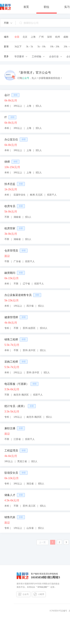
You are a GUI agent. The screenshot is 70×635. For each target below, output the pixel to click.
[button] (8, 23)
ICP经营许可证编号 (59, 611)
